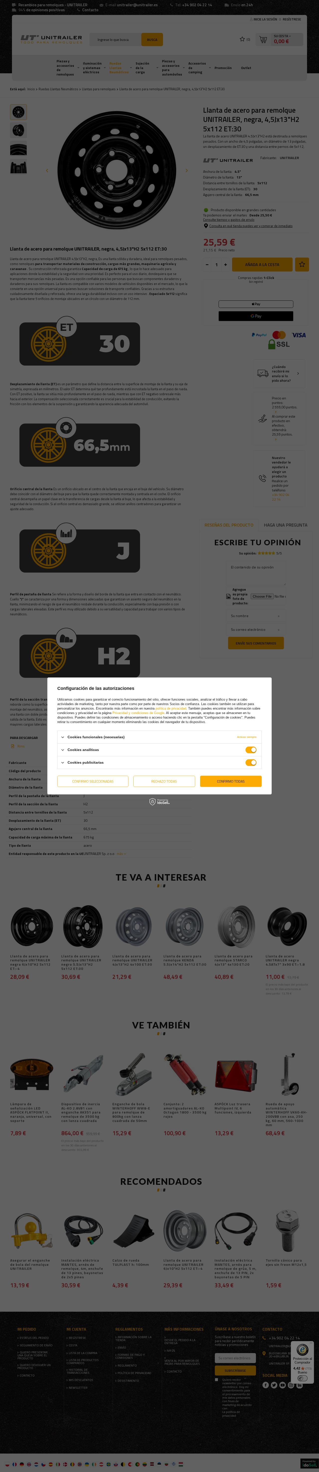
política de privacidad (171, 708)
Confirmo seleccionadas (93, 781)
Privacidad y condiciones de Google (138, 713)
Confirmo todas (231, 781)
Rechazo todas (164, 781)
